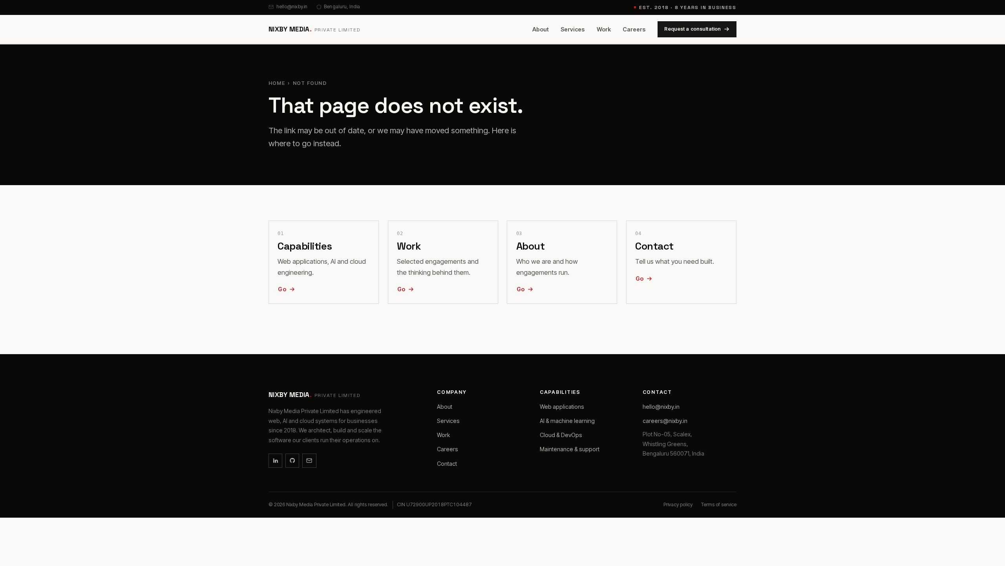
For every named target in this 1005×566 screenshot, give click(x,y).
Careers (634, 29)
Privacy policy (678, 504)
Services (573, 29)
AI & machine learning (567, 420)
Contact (447, 463)
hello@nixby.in (291, 6)
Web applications (562, 406)
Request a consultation (692, 29)
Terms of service (718, 504)
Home (277, 83)
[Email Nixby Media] (309, 460)
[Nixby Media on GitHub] (292, 460)
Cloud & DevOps (561, 435)
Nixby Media (315, 29)
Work (604, 29)
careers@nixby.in (665, 420)
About (540, 29)
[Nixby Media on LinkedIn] (275, 460)
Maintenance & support (569, 449)
